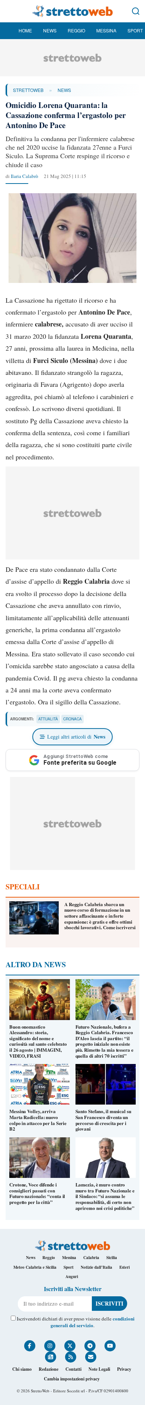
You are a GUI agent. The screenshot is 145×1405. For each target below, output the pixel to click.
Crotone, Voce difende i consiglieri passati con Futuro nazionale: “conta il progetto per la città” (37, 1193)
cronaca (72, 718)
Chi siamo (22, 1369)
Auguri (71, 1277)
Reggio (76, 30)
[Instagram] (49, 1345)
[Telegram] (90, 1345)
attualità (48, 718)
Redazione (48, 1369)
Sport (135, 30)
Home (25, 30)
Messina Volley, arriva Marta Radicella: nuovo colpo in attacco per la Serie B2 (38, 1120)
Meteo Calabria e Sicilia (35, 1267)
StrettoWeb (28, 90)
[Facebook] (29, 1345)
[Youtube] (110, 1345)
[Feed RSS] (70, 1357)
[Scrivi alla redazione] (90, 1357)
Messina (106, 30)
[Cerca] (135, 11)
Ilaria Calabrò (24, 176)
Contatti (73, 1369)
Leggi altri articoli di (76, 736)
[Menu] (9, 11)
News (50, 30)
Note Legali (99, 1369)
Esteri (124, 1267)
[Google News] (50, 1357)
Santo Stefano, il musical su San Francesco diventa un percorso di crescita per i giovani (103, 1120)
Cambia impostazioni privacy (72, 1379)
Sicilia (111, 1258)
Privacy (124, 1369)
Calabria (91, 1258)
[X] (69, 1345)
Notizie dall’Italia (96, 1267)
